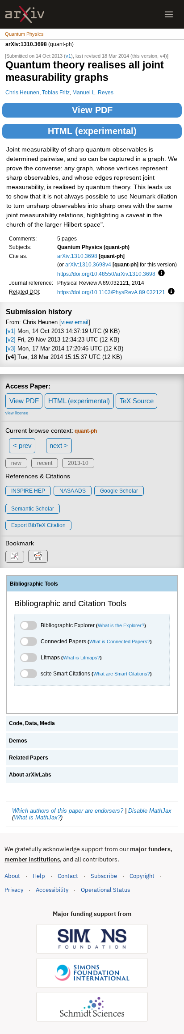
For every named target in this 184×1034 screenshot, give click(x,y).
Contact (68, 876)
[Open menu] (169, 14)
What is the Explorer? (121, 625)
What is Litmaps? (81, 657)
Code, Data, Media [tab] (32, 723)
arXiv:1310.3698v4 (88, 264)
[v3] (11, 348)
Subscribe (104, 876)
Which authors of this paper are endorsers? (67, 810)
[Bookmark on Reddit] (38, 556)
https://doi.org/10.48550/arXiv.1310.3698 (106, 274)
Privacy (13, 890)
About (12, 876)
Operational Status (105, 890)
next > (59, 445)
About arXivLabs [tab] (30, 774)
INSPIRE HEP (28, 491)
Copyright (142, 876)
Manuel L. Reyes (92, 92)
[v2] (11, 339)
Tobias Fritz (56, 92)
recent (44, 463)
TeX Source (137, 401)
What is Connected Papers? (119, 641)
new (16, 463)
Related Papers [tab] (28, 757)
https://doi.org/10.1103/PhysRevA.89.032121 (111, 292)
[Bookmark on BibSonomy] (14, 557)
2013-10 (78, 463)
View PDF (92, 110)
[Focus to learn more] (160, 274)
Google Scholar (119, 491)
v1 (68, 56)
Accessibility (52, 890)
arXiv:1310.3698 (77, 256)
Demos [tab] (18, 740)
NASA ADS (72, 491)
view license (16, 413)
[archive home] (24, 14)
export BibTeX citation (38, 525)
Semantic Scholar (32, 509)
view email (74, 322)
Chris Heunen (22, 92)
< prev (22, 445)
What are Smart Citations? (121, 673)
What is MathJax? (37, 817)
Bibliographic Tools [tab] (34, 584)
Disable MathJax (149, 810)
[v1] (11, 331)
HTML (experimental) (92, 131)
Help (39, 876)
